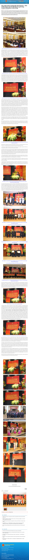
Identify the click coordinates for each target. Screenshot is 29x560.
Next (25, 499)
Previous (4, 499)
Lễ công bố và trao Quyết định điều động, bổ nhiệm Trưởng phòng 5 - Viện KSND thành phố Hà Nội (14, 535)
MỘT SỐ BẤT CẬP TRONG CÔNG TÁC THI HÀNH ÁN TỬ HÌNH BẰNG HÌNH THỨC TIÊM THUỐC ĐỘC (14, 539)
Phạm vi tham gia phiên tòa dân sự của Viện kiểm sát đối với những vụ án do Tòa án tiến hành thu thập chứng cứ (14, 533)
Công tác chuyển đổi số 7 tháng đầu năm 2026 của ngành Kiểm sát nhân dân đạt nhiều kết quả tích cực (14, 517)
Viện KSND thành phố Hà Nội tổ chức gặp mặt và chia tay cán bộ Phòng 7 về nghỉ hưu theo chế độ (14, 521)
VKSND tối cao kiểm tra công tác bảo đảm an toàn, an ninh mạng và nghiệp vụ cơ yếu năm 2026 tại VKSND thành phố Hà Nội (14, 519)
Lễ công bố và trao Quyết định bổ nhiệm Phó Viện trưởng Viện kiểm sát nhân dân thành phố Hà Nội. (14, 537)
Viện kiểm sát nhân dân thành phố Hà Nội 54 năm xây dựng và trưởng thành (14, 531)
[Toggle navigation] (26, 3)
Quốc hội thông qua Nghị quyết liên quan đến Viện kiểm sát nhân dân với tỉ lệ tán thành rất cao (14, 525)
